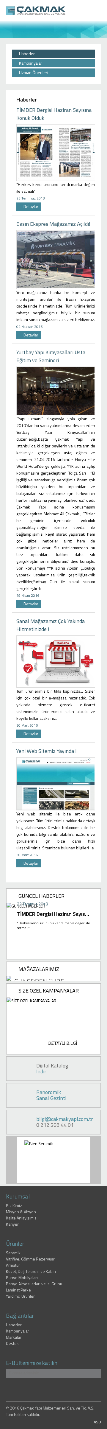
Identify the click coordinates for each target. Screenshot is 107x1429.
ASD (97, 1422)
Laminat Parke (18, 1290)
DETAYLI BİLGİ (62, 1042)
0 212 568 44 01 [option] (64, 1122)
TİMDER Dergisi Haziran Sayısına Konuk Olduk (53, 914)
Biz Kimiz (14, 1205)
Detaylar (30, 206)
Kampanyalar (30, 63)
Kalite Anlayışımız (21, 1218)
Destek (12, 1343)
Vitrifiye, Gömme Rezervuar (30, 1259)
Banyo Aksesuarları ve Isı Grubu (34, 1284)
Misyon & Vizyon (21, 1212)
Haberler (26, 53)
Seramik (13, 1253)
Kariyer (12, 1224)
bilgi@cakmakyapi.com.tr (64, 1119)
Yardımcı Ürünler (20, 1296)
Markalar (13, 1337)
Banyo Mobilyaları (22, 1277)
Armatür (13, 1265)
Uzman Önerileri (33, 72)
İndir (41, 1071)
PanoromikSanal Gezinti (51, 1095)
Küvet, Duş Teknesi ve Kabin (31, 1271)
